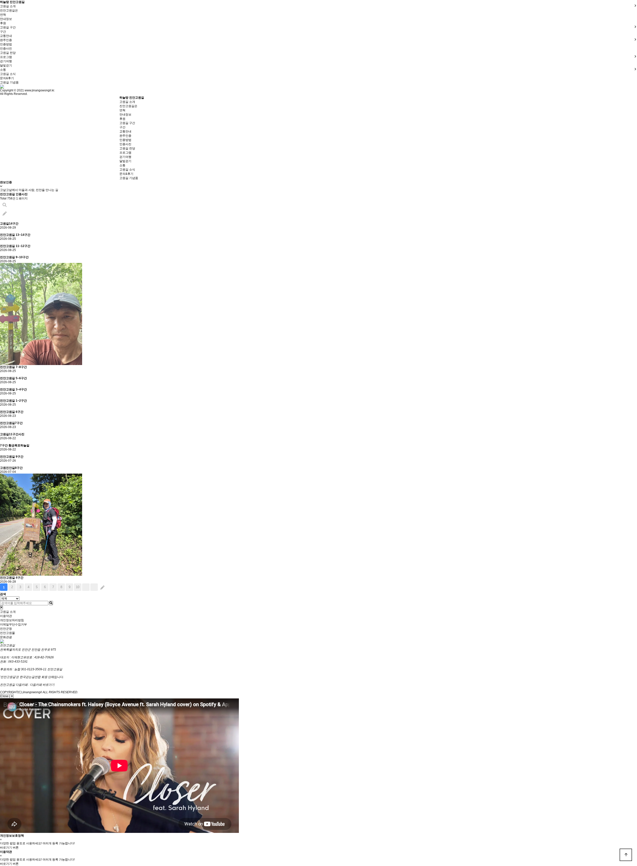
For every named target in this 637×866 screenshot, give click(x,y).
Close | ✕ (6, 696)
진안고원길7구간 (11, 423)
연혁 (3, 14)
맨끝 (94, 587)
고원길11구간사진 (12, 434)
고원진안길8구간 (11, 468)
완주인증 (125, 135)
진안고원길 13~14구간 (15, 235)
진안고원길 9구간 (11, 456)
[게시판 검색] (4, 205)
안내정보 (6, 19)
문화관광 (6, 637)
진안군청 (6, 628)
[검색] (51, 603)
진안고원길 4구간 (11, 577)
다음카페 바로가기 (42, 684)
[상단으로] (626, 855)
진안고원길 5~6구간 (13, 378)
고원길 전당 (8, 53)
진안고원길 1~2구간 (13, 400)
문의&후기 (7, 78)
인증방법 (6, 44)
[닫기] (1, 607)
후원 (3, 23)
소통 (122, 165)
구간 (3, 31)
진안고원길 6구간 (11, 412)
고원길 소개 (127, 102)
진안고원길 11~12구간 (15, 246)
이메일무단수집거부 (13, 624)
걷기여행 (6, 61)
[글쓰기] (4, 213)
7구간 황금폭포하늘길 (14, 445)
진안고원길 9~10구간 (14, 257)
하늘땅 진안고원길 (12, 2)
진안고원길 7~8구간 (13, 367)
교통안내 (6, 36)
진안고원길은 (9, 10)
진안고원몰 (7, 633)
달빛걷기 (6, 65)
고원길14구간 (9, 223)
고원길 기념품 (9, 82)
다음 (86, 587)
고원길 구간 (127, 123)
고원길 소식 (8, 74)
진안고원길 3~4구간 (13, 389)
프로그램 (125, 152)
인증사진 (6, 48)
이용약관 (6, 616)
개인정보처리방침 (12, 620)
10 (77, 587)
